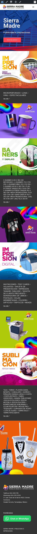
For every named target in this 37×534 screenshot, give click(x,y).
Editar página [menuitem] (20, 2)
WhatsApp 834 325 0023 (12, 495)
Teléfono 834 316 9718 (10, 493)
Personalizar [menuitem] (6, 2)
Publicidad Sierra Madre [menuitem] (2, 2)
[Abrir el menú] (33, 7)
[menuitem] (11, 2)
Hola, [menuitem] (35, 2)
